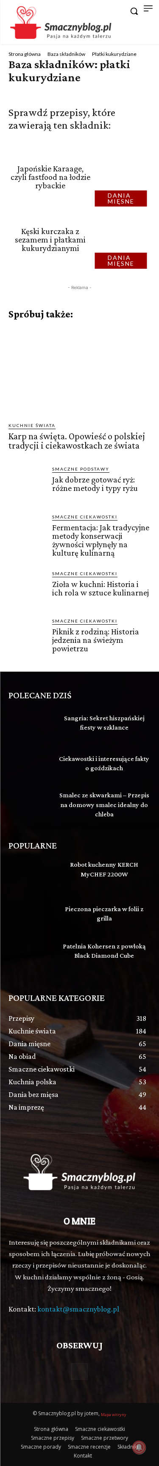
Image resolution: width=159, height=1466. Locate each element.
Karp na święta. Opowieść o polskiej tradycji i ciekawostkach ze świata (76, 441)
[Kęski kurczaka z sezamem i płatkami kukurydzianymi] (124, 239)
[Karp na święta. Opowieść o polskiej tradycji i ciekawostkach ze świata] (79, 371)
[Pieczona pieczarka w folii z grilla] (29, 915)
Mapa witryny (113, 1414)
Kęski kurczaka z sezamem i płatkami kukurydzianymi (50, 239)
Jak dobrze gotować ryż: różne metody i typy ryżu (95, 484)
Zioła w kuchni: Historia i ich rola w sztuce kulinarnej (100, 588)
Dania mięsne (121, 198)
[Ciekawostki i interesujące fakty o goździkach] (29, 765)
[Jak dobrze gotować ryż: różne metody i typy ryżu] (26, 484)
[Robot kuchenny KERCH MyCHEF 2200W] (29, 874)
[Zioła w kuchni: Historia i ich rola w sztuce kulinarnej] (26, 588)
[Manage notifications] (139, 1447)
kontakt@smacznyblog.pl (78, 1309)
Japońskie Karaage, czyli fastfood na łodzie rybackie (50, 177)
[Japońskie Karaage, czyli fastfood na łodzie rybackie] (124, 177)
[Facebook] (79, 1371)
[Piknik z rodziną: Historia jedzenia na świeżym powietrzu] (26, 635)
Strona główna (24, 54)
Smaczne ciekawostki (84, 516)
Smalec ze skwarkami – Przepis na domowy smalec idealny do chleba (104, 804)
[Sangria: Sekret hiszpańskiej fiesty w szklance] (29, 724)
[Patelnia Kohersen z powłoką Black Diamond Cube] (29, 955)
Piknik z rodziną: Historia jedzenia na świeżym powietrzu (95, 640)
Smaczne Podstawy (80, 468)
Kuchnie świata (32, 425)
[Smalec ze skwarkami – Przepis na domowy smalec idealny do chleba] (29, 805)
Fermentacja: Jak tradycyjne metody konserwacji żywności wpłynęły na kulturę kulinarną (100, 540)
